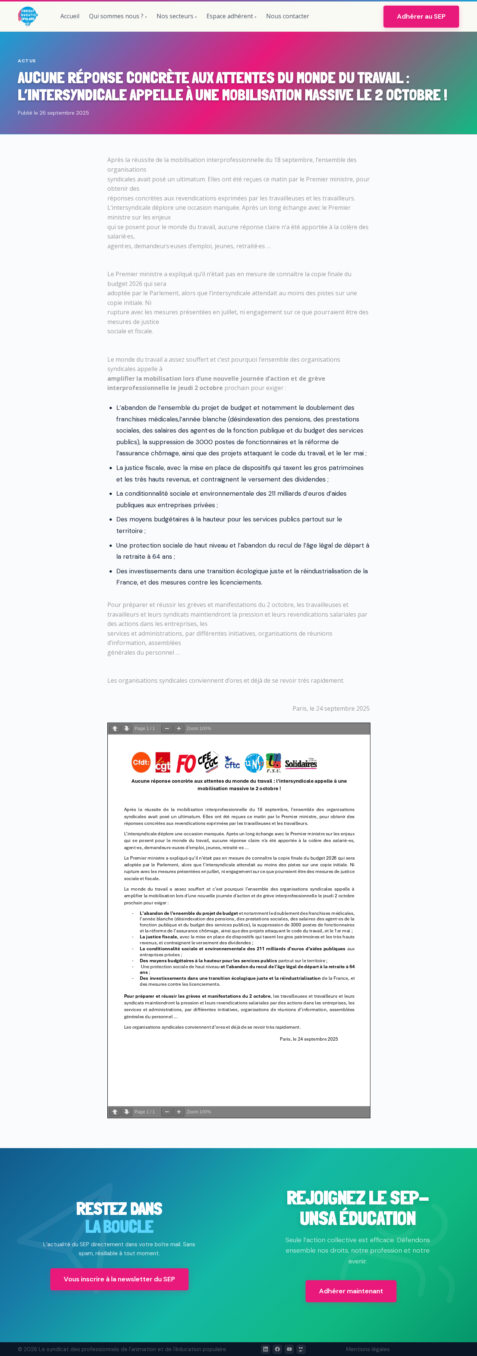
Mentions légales (368, 1349)
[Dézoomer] (167, 728)
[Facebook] (277, 1349)
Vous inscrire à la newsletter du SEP (119, 1279)
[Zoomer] (178, 728)
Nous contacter (287, 16)
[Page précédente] (114, 728)
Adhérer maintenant (351, 1291)
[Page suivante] (126, 728)
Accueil (69, 16)
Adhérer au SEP (421, 16)
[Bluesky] (301, 1349)
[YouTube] (289, 1349)
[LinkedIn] (265, 1349)
